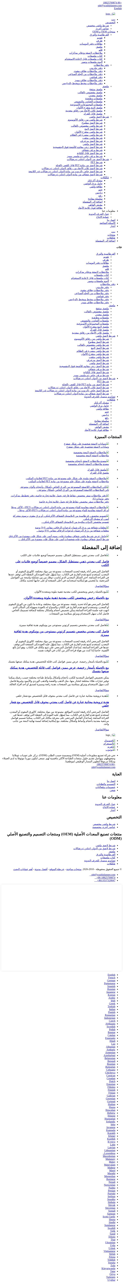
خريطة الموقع (56, 869)
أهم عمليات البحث (23, 869)
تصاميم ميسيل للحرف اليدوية (99, 396)
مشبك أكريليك (95, 180)
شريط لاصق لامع (93, 128)
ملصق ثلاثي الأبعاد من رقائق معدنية (84, 110)
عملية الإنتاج (102, 217)
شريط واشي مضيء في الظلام (86, 135)
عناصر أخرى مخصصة (103, 827)
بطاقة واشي (96, 186)
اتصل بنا (111, 220)
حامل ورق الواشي (92, 183)
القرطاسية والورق (99, 34)
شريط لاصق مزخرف (91, 141)
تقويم (99, 37)
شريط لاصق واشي (99, 116)
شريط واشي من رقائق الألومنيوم (85, 119)
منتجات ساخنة (74, 869)
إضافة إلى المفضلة (92, 201)
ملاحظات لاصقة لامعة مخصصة (92, 455)
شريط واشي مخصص (97, 25)
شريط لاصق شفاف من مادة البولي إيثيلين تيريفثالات (75, 174)
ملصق (99, 46)
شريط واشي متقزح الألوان (88, 132)
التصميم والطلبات (106, 784)
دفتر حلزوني (95, 68)
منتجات (111, 234)
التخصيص (110, 22)
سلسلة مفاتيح (95, 198)
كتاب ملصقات (95, 56)
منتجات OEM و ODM (103, 31)
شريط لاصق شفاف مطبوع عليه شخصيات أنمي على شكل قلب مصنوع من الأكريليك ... (63, 539)
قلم (100, 49)
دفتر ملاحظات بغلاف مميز (88, 80)
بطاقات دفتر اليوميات (91, 43)
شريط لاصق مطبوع (92, 122)
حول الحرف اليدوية (99, 214)
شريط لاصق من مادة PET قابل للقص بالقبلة (79, 165)
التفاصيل (99, 586)
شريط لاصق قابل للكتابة (89, 153)
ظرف (99, 40)
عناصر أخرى (102, 28)
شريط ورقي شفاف (92, 150)
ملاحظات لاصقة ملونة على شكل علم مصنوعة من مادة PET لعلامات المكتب (68, 481)
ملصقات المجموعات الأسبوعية (86, 104)
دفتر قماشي (96, 77)
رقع (100, 195)
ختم (100, 189)
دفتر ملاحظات (101, 65)
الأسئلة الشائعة (107, 223)
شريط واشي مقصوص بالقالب (86, 125)
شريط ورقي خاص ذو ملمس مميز (84, 156)
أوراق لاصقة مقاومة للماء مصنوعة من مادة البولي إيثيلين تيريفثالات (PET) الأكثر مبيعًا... (63, 510)
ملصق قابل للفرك (93, 113)
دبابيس (98, 192)
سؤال (106, 586)
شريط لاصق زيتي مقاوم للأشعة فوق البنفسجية (77, 147)
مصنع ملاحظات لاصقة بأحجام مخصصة (88, 464)
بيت (113, 19)
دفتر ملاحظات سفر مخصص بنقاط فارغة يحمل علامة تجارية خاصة (74, 501)
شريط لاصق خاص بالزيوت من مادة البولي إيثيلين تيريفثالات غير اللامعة (65, 171)
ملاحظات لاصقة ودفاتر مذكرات (85, 53)
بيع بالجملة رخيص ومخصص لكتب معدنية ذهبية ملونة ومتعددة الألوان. (66, 597)
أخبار (112, 226)
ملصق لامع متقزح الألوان (89, 107)
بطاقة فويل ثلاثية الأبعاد (90, 207)
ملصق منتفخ (95, 89)
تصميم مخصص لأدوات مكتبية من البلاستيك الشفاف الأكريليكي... (75, 522)
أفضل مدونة (41, 869)
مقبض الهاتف (95, 204)
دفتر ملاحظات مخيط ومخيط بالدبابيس (82, 83)
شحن (112, 790)
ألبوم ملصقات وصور (91, 62)
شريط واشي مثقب (92, 138)
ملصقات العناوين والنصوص (88, 101)
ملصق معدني (95, 95)
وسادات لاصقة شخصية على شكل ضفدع (87, 446)
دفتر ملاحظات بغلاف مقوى (88, 71)
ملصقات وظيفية (93, 98)
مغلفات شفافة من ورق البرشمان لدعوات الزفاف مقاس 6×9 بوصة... (73, 530)
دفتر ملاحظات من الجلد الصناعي (85, 74)
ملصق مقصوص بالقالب (90, 92)
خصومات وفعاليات (105, 787)
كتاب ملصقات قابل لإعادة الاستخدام (83, 59)
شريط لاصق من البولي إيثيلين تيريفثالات (88, 159)
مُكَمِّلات (105, 177)
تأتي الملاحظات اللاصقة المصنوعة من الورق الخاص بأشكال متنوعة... (73, 490)
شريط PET (96, 162)
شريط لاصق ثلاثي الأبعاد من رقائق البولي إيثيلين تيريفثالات (72, 168)
